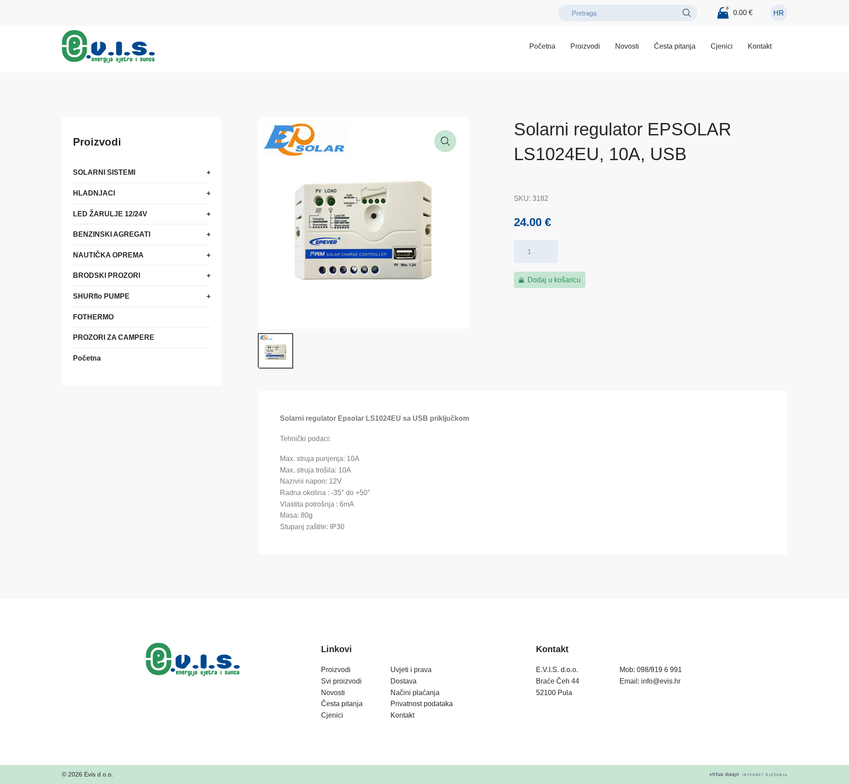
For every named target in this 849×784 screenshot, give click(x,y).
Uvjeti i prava (411, 669)
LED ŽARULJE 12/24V (110, 214)
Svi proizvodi (341, 681)
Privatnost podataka (421, 703)
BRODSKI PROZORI (106, 276)
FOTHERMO (93, 317)
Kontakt (760, 46)
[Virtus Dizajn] (748, 774)
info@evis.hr (661, 681)
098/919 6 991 (659, 669)
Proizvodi (585, 46)
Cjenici (722, 46)
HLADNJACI (94, 193)
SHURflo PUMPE (101, 296)
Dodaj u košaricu (554, 280)
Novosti (627, 46)
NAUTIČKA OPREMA (108, 255)
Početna (542, 46)
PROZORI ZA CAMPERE (113, 338)
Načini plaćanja (415, 692)
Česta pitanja (675, 46)
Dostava (403, 681)
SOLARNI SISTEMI (104, 173)
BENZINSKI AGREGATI (111, 234)
